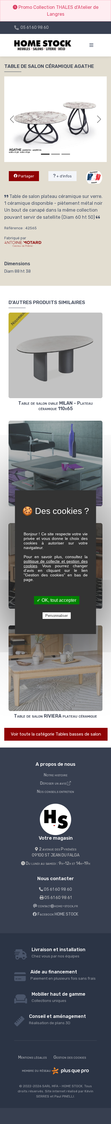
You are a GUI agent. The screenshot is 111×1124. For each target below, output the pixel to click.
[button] (12, 119)
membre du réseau (37, 1070)
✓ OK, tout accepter (56, 600)
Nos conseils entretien (55, 791)
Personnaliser (56, 615)
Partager (25, 176)
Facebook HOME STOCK (57, 914)
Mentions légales (32, 1057)
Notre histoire (55, 775)
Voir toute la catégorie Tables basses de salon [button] (56, 734)
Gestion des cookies (70, 1057)
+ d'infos (64, 176)
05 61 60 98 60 (34, 27)
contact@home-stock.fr (57, 906)
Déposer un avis (53, 783)
